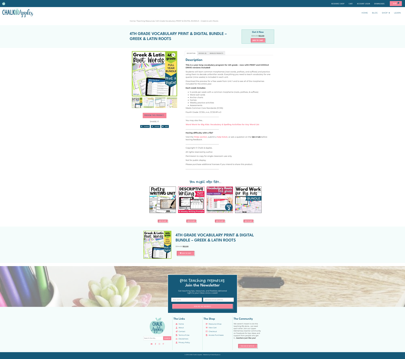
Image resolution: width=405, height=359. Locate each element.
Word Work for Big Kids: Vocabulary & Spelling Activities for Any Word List (222, 124)
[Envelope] (151, 344)
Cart (351, 3)
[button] (173, 55)
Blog (375, 13)
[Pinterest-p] (163, 344)
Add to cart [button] (162, 221)
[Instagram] (159, 344)
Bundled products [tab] (216, 53)
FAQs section (200, 137)
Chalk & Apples (197, 354)
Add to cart (258, 40)
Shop (385, 13)
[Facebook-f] (155, 344)
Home (365, 13)
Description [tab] (191, 53)
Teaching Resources (146, 21)
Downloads (379, 3)
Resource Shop (337, 3)
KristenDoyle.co (215, 354)
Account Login (363, 3)
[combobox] (153, 338)
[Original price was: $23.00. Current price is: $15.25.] (248, 202)
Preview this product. (154, 115)
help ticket (222, 137)
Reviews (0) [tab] (203, 53)
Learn (397, 13)
